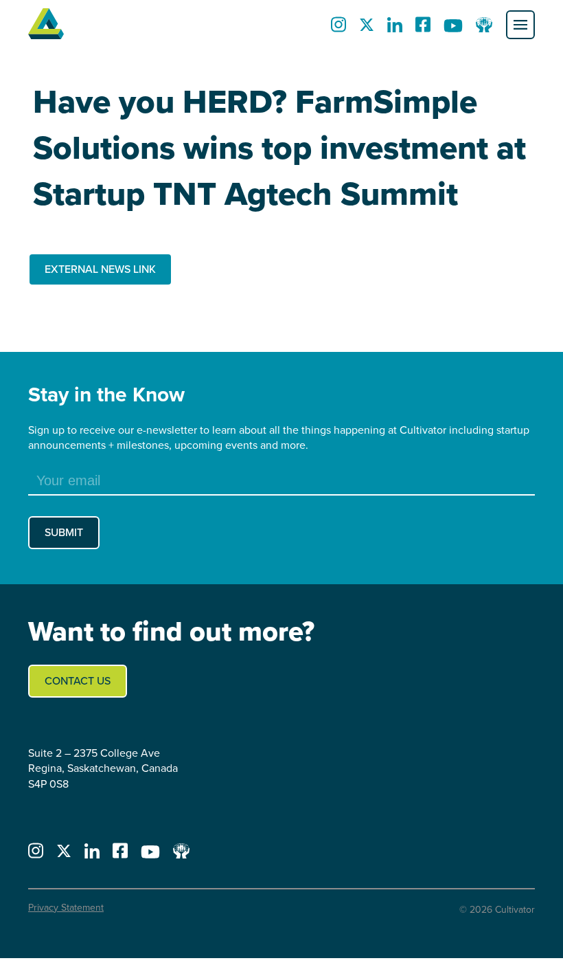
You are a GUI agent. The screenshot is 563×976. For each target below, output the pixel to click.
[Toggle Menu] (520, 24)
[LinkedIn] (394, 28)
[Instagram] (338, 28)
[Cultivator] (46, 24)
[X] (366, 28)
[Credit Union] (484, 28)
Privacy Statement (66, 907)
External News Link (100, 269)
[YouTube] (453, 28)
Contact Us (78, 681)
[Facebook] (422, 28)
